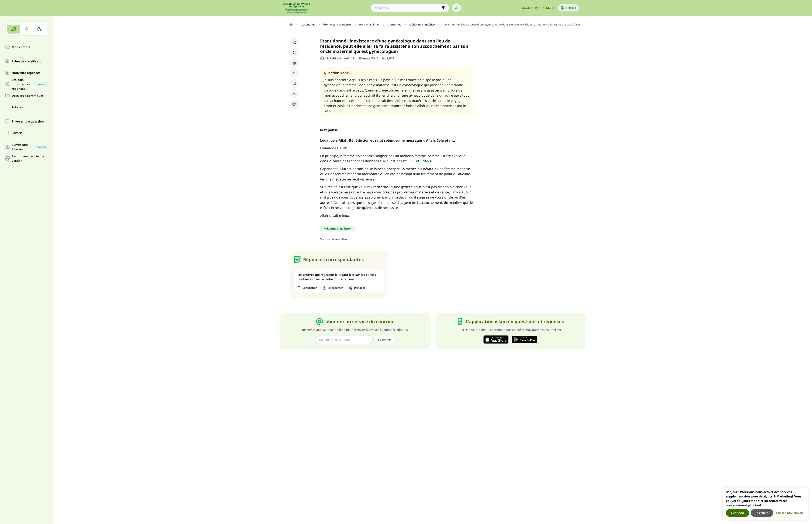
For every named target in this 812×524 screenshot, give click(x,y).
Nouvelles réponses (26, 73)
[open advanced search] (443, 8)
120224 (426, 161)
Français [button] (571, 8)
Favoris (17, 133)
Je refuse (762, 513)
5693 (411, 161)
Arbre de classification (28, 61)
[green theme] (13, 29)
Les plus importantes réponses (29, 84)
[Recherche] (456, 7)
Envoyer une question (28, 121)
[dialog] (765, 503)
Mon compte (21, 47)
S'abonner (384, 339)
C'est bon (737, 513)
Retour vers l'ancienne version (28, 158)
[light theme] (26, 29)
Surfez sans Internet (29, 147)
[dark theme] (39, 29)
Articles (17, 107)
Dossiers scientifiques (28, 96)
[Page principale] (291, 25)
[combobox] (407, 8)
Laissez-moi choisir (789, 513)
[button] (294, 42)
